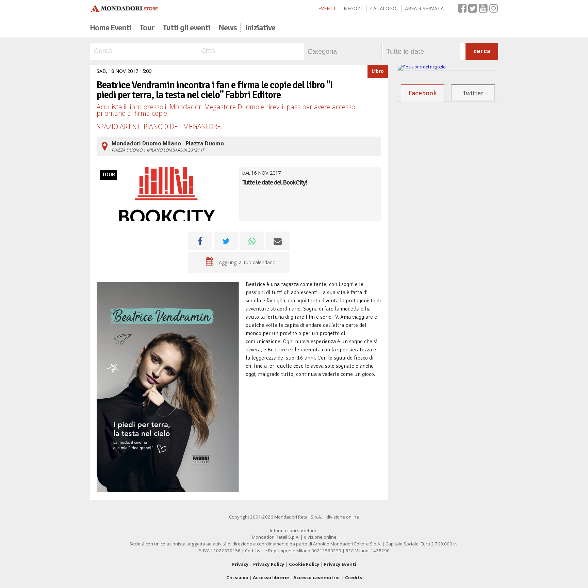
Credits (353, 577)
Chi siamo (237, 577)
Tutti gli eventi (186, 27)
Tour (147, 27)
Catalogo (383, 8)
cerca (481, 51)
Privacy (240, 564)
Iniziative (260, 27)
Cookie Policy (304, 564)
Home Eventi (110, 27)
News (227, 27)
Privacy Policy (268, 564)
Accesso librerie (271, 577)
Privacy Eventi (340, 564)
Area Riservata (424, 8)
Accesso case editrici (317, 577)
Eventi (326, 8)
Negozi (353, 8)
